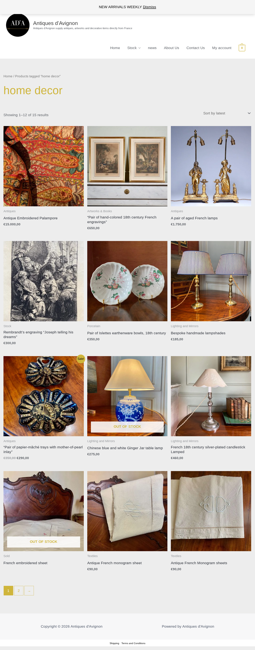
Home (115, 48)
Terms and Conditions (133, 643)
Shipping (114, 643)
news (152, 48)
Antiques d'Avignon (55, 23)
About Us (171, 48)
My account (221, 48)
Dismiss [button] (149, 7)
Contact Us (195, 48)
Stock (132, 48)
